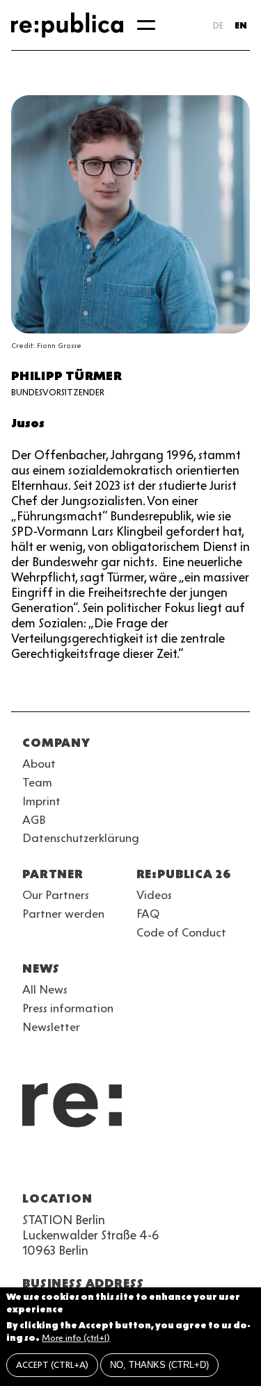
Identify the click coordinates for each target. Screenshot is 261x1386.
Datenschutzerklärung (80, 838)
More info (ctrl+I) (76, 1338)
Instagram (55, 1165)
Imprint (41, 801)
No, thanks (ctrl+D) (159, 1365)
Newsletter (51, 1027)
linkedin (130, 1165)
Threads (181, 1165)
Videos (154, 895)
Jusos (28, 423)
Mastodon (105, 1165)
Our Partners (55, 895)
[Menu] (146, 25)
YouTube (30, 1165)
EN (241, 25)
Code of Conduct (181, 932)
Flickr (156, 1165)
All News (45, 989)
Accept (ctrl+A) (52, 1365)
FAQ (147, 914)
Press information (67, 1008)
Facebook (206, 1165)
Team (37, 782)
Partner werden (63, 914)
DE (218, 25)
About (39, 763)
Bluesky (80, 1165)
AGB (34, 820)
